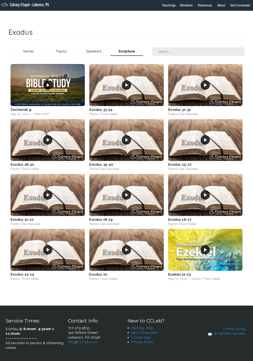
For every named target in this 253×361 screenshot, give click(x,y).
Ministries (186, 5)
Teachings (169, 5)
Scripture (127, 51)
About (221, 5)
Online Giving (234, 329)
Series (28, 51)
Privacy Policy (142, 342)
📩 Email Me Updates (227, 333)
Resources (205, 5)
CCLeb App (141, 337)
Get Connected (240, 5)
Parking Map (142, 328)
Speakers (94, 51)
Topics (61, 51)
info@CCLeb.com (82, 342)
